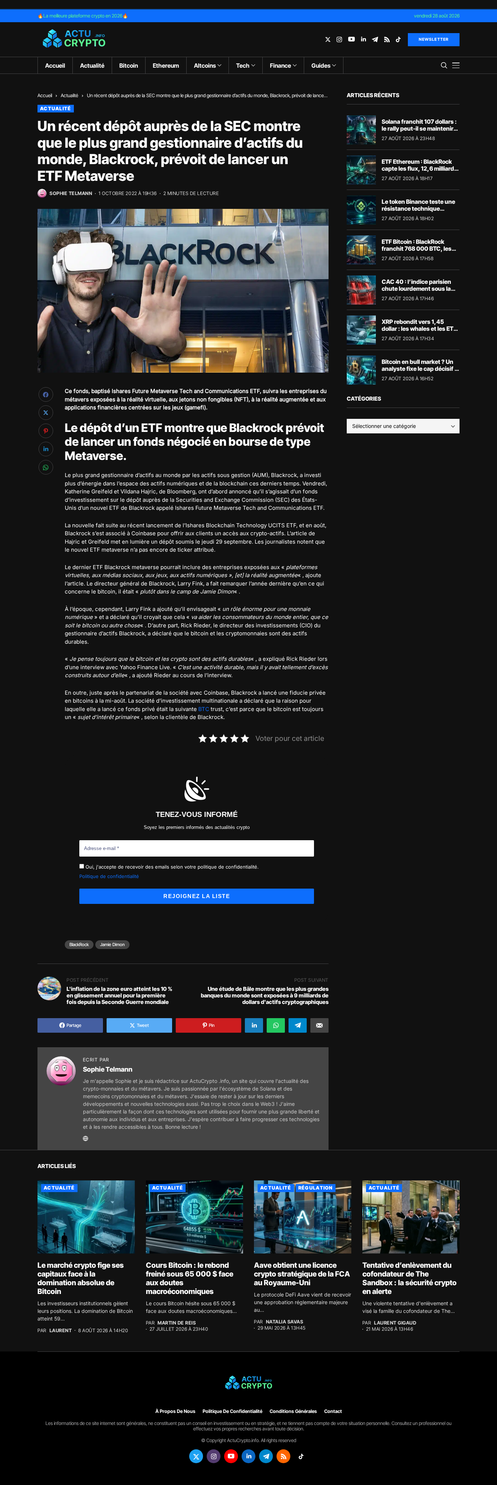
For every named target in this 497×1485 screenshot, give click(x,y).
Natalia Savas (284, 1322)
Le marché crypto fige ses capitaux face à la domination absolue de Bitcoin (80, 1278)
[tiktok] (398, 39)
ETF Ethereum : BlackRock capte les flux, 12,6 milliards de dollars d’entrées (419, 168)
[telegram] (375, 39)
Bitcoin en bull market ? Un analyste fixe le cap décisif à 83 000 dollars (420, 368)
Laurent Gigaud (395, 1323)
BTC (203, 709)
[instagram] (339, 39)
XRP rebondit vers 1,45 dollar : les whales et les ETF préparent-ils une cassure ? (419, 328)
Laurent (60, 1330)
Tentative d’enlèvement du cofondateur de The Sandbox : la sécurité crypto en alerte (409, 1278)
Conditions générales (293, 1411)
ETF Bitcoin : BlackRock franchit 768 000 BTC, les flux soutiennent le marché (418, 248)
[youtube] (351, 39)
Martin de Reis (177, 1323)
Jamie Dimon (112, 944)
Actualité (69, 95)
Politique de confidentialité (109, 876)
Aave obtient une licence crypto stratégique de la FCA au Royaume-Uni (302, 1274)
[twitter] (327, 39)
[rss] (387, 39)
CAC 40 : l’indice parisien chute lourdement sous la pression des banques (416, 288)
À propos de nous (175, 1411)
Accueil (44, 95)
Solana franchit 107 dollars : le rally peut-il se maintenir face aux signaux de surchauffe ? (419, 132)
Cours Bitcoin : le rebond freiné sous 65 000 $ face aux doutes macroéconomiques (189, 1278)
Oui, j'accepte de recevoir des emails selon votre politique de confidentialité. (171, 867)
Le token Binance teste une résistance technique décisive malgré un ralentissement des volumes (420, 212)
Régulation (315, 1188)
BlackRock (79, 944)
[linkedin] (363, 39)
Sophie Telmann (70, 193)
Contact (333, 1411)
